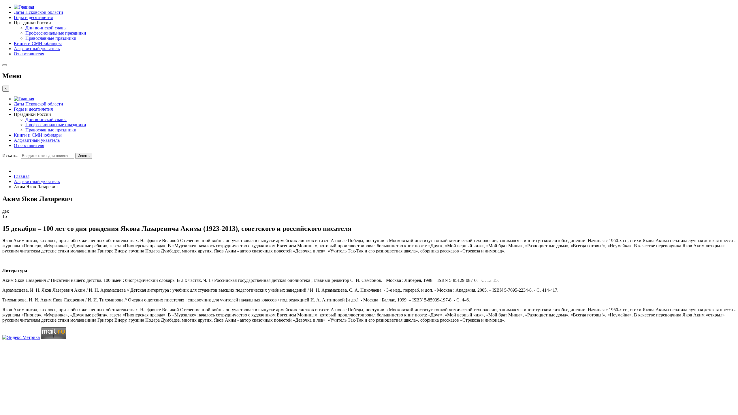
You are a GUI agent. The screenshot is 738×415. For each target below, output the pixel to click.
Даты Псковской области (38, 12)
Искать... (11, 155)
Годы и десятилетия (33, 17)
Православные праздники (50, 38)
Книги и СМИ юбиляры (38, 43)
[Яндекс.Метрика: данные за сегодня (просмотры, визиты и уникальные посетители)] (21, 337)
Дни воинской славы (46, 27)
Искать (84, 156)
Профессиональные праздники (55, 33)
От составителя (29, 53)
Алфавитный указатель (37, 48)
